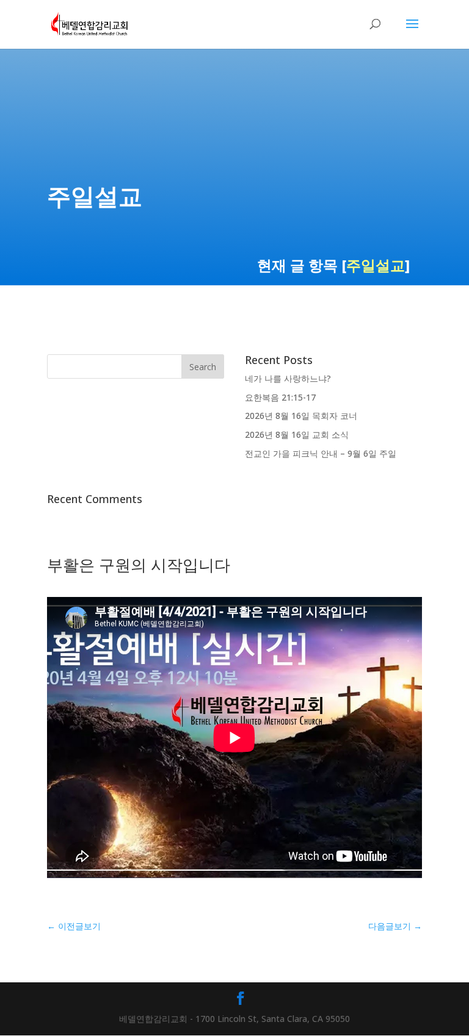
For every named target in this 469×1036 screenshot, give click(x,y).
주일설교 (375, 265)
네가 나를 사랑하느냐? (288, 378)
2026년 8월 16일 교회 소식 (297, 434)
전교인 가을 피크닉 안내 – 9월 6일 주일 (320, 453)
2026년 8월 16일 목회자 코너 (301, 415)
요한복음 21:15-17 (280, 397)
